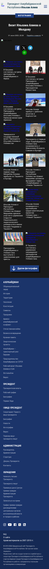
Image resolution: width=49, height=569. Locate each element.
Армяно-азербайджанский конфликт (10, 322)
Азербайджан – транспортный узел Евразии (10, 352)
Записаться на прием (11, 501)
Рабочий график (9, 392)
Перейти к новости (34, 35)
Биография (7, 397)
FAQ (4, 534)
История (6, 293)
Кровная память (9, 337)
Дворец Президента (11, 461)
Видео (5, 377)
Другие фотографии (27, 268)
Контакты (7, 465)
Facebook (15, 524)
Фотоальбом (8, 373)
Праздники (7, 314)
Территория (7, 298)
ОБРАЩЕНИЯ (9, 472)
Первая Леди (8, 401)
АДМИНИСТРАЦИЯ (12, 445)
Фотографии (8, 427)
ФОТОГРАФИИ (24, 15)
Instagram (4, 524)
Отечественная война (11, 329)
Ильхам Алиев (29, 7)
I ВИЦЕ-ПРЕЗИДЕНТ (12, 407)
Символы (7, 310)
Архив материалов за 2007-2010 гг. (18, 540)
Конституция (8, 306)
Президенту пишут (10, 483)
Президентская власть (12, 388)
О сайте (6, 537)
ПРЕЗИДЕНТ (9, 384)
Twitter (19, 524)
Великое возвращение (12, 333)
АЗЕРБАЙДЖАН (11, 282)
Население (7, 302)
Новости (6, 423)
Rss (24, 524)
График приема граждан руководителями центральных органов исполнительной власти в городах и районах (12, 511)
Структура (7, 457)
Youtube (10, 524)
